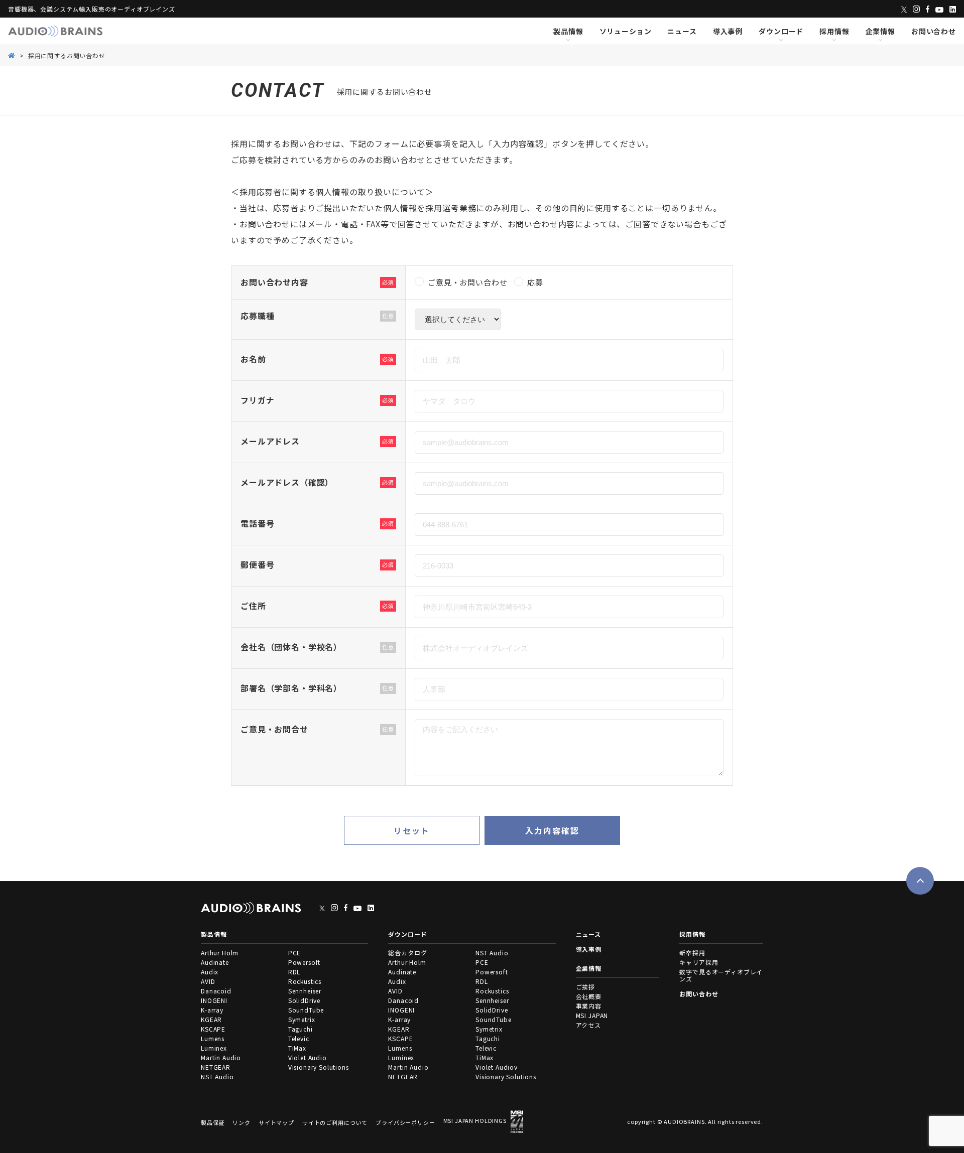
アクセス (588, 1025)
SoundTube (306, 1009)
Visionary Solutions (318, 1067)
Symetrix (301, 1019)
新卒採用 (692, 952)
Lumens (212, 1038)
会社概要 (588, 996)
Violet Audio (307, 1057)
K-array (212, 1009)
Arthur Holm (219, 952)
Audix (209, 971)
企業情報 (880, 31)
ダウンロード (781, 31)
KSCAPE (213, 1029)
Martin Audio (221, 1057)
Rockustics (304, 981)
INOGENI (214, 1000)
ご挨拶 (585, 986)
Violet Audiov (496, 1067)
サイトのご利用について (335, 1122)
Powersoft (304, 962)
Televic (298, 1038)
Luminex (214, 1048)
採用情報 (834, 31)
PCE (294, 952)
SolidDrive (304, 1000)
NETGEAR (215, 1067)
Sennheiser (304, 990)
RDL (294, 971)
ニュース (681, 31)
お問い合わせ (933, 31)
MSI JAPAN (592, 1015)
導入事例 (728, 31)
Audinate (215, 962)
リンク (241, 1122)
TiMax (297, 1048)
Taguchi (300, 1029)
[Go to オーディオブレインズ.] (12, 55)
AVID (208, 981)
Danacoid (216, 990)
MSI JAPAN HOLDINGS (475, 1120)
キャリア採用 (698, 962)
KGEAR (211, 1019)
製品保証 (212, 1122)
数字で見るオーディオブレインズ (721, 975)
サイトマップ (276, 1122)
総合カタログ (407, 952)
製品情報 (568, 31)
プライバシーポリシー (405, 1122)
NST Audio (217, 1076)
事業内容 (588, 1005)
